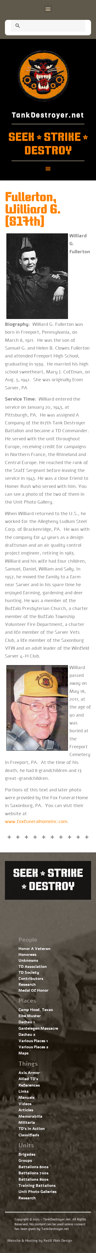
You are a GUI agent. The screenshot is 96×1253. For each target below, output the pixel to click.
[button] (48, 9)
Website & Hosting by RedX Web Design (39, 1240)
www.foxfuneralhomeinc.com (36, 821)
